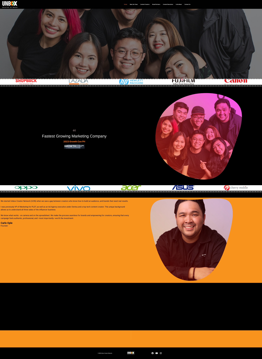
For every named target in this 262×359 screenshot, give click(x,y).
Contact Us (187, 4)
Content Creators (145, 4)
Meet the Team (134, 4)
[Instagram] (161, 353)
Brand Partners (156, 4)
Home (125, 4)
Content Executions (168, 4)
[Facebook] (153, 353)
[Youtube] (157, 353)
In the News (179, 4)
